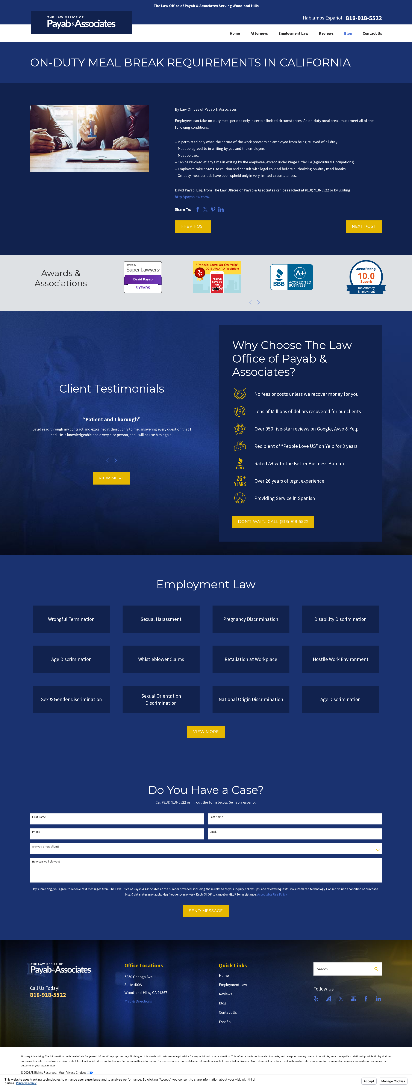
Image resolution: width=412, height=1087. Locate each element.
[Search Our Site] (376, 969)
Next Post (364, 226)
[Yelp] (316, 998)
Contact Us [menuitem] (372, 33)
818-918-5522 (364, 18)
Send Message (206, 910)
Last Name (216, 817)
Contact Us (228, 1012)
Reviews (225, 993)
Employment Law (233, 984)
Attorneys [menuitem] (259, 33)
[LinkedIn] (378, 998)
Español (225, 1021)
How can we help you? (46, 861)
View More (111, 478)
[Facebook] (366, 998)
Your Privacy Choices (73, 1072)
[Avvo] (328, 998)
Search (322, 969)
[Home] (81, 22)
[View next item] (258, 302)
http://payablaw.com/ (192, 196)
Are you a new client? (45, 846)
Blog (222, 1003)
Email (213, 832)
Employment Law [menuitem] (293, 33)
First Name (39, 817)
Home (224, 975)
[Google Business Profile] (353, 998)
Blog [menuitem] (348, 33)
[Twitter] (341, 998)
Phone (36, 832)
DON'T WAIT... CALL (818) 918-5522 (273, 521)
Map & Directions (138, 1001)
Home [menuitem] (235, 33)
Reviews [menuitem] (326, 33)
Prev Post (193, 226)
